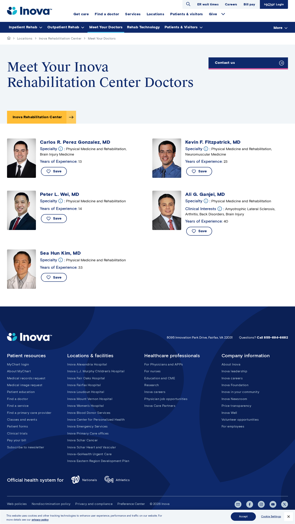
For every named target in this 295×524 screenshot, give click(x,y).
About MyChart (19, 371)
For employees (233, 426)
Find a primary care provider (29, 413)
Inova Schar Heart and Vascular (91, 447)
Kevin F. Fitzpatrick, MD (213, 142)
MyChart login (18, 364)
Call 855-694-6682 (272, 337)
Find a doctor (17, 399)
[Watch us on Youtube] (273, 504)
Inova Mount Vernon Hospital (89, 399)
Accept (243, 516)
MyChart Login (273, 4)
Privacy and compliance (94, 504)
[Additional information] (60, 148)
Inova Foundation (235, 385)
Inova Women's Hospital (85, 406)
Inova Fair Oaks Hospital (86, 378)
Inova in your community (240, 392)
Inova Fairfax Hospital (84, 385)
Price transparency (236, 406)
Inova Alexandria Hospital (87, 364)
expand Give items (223, 14)
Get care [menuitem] (81, 14)
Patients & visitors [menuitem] (186, 14)
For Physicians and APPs (163, 364)
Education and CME (159, 378)
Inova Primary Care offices (88, 433)
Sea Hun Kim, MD (60, 253)
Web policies (17, 504)
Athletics (123, 480)
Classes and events (22, 419)
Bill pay (249, 4)
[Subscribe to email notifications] (238, 504)
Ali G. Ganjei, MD (205, 194)
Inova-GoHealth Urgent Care (89, 454)
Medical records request (26, 378)
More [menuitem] (278, 27)
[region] (147, 517)
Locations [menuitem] (155, 14)
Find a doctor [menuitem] (107, 14)
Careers (231, 4)
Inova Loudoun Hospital (85, 392)
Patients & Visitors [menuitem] (181, 27)
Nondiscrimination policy (51, 504)
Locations (25, 38)
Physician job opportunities (165, 399)
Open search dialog (188, 4)
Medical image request (24, 385)
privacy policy (40, 519)
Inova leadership (234, 371)
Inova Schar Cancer (82, 440)
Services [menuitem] (132, 14)
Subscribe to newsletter (25, 447)
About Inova (231, 364)
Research (151, 385)
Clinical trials (17, 433)
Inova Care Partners (159, 406)
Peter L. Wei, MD (59, 194)
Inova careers (154, 392)
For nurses (152, 371)
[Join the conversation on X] (284, 504)
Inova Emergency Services (87, 426)
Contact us (225, 62)
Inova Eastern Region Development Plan (98, 461)
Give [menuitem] (213, 14)
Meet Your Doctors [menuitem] (105, 27)
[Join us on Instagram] (261, 504)
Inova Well (229, 413)
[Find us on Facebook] (249, 504)
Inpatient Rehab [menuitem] (23, 27)
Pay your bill (16, 440)
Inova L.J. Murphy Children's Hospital (95, 371)
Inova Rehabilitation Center (60, 38)
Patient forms (17, 426)
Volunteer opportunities (240, 419)
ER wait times (208, 4)
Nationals (89, 480)
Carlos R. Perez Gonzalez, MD (75, 142)
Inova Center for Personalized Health (96, 419)
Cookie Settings (271, 516)
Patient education (21, 392)
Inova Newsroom (234, 399)
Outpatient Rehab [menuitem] (63, 27)
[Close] (288, 516)
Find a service (18, 406)
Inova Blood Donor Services (88, 413)
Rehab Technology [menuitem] (143, 27)
